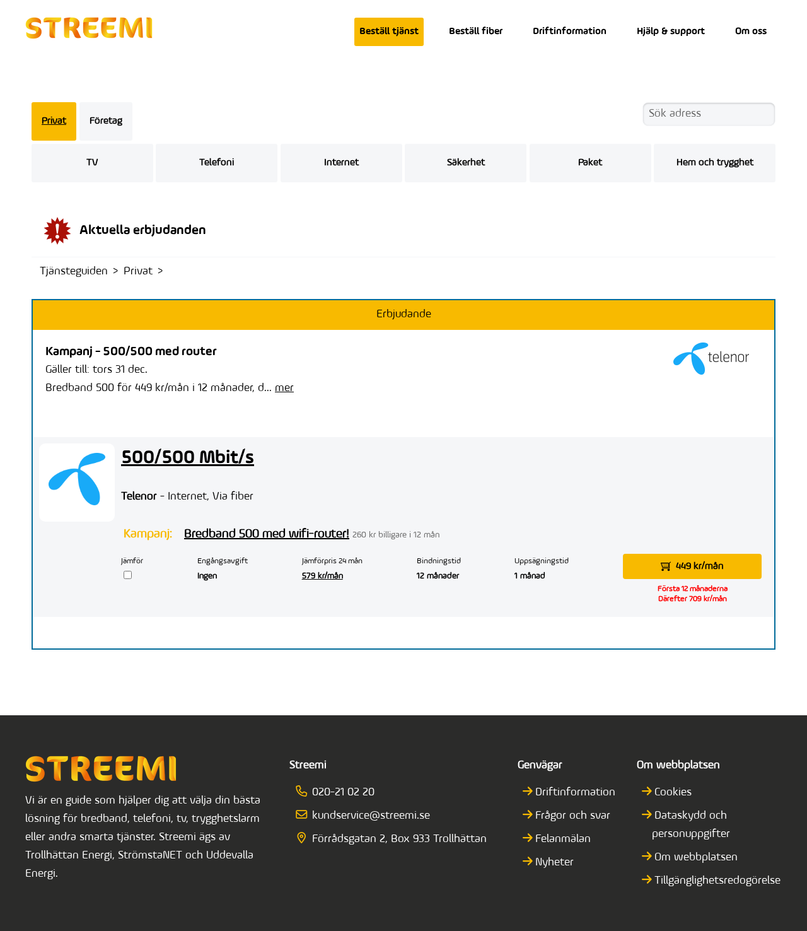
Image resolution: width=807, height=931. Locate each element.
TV (92, 163)
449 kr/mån (700, 566)
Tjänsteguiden (74, 272)
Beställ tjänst (389, 31)
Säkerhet (466, 163)
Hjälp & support (671, 31)
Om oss (751, 31)
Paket (590, 163)
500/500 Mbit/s (187, 458)
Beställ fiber (475, 31)
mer (284, 388)
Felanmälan (563, 839)
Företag (106, 121)
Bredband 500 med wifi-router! (266, 534)
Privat (54, 121)
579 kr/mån (322, 576)
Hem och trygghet (714, 163)
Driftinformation (570, 31)
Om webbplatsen (696, 858)
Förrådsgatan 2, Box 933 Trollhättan (399, 839)
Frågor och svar (572, 816)
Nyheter (554, 863)
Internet (341, 163)
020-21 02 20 (343, 793)
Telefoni (216, 163)
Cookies (673, 793)
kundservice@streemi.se (370, 816)
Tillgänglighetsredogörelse (717, 881)
